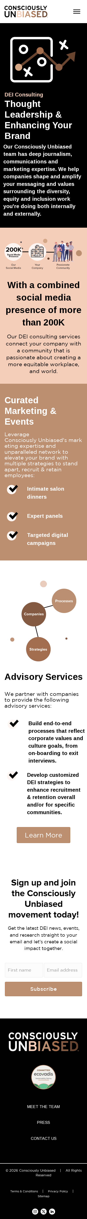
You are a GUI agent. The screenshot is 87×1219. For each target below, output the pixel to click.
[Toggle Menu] (76, 11)
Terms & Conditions (24, 1191)
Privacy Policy (58, 1191)
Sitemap (44, 1196)
